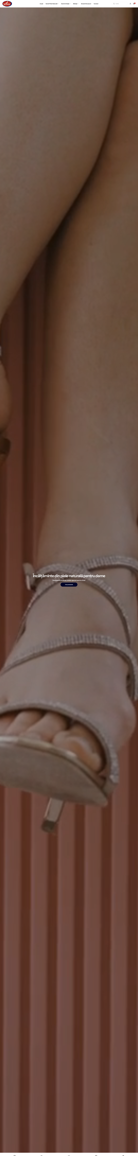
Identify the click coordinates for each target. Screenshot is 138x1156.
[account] (130, 3)
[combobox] (120, 3)
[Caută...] (114, 3)
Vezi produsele (69, 584)
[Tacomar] (7, 4)
